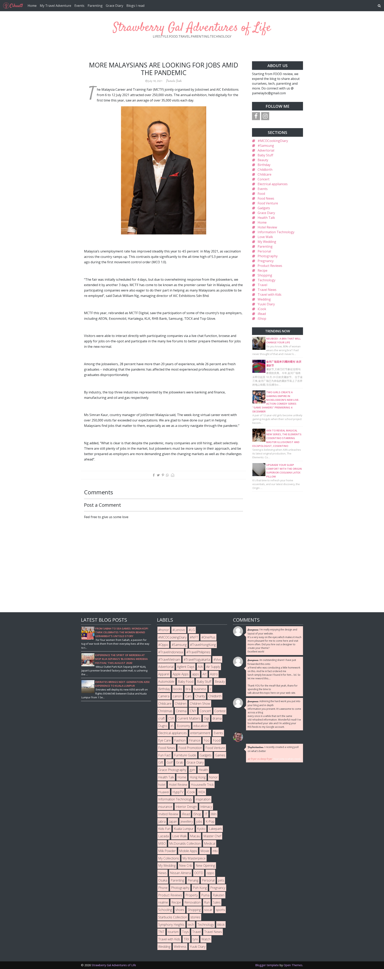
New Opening (205, 865)
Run (207, 902)
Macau (195, 836)
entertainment (200, 733)
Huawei (163, 792)
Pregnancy (266, 261)
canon (177, 696)
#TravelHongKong (203, 644)
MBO (162, 843)
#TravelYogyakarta (197, 659)
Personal (264, 251)
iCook (262, 309)
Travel (262, 285)
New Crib (185, 865)
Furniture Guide (185, 755)
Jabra (162, 821)
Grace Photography (172, 770)
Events (79, 5)
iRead (262, 314)
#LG (192, 630)
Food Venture (268, 203)
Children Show (200, 703)
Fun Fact (164, 755)
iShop (262, 318)
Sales (217, 902)
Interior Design (186, 806)
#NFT (194, 637)
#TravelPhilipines (198, 652)
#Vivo (217, 659)
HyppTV (177, 792)
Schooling (165, 910)
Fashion (180, 740)
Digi (206, 718)
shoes (179, 910)
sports (220, 910)
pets (221, 880)
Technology (266, 280)
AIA (200, 666)
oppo (210, 873)
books (177, 689)
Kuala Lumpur (184, 828)
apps (195, 674)
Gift (160, 762)
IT (206, 814)
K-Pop (210, 821)
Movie (204, 851)
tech (191, 924)
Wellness (180, 946)
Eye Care (164, 740)
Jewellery (186, 821)
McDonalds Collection (185, 843)
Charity (200, 696)
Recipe (262, 270)
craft (161, 718)
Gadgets (264, 208)
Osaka (162, 880)
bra (188, 689)
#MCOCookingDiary (273, 141)
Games (220, 755)
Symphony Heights (171, 924)
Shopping (265, 275)
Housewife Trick (202, 784)
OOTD (198, 873)
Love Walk (265, 237)
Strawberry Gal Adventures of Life (192, 27)
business (200, 689)
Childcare (264, 174)
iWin (214, 814)
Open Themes (293, 965)
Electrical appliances (273, 184)
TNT (161, 932)
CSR (171, 718)
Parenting (95, 5)
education (200, 726)
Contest (220, 711)
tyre (195, 939)
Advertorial (266, 150)
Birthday (264, 165)
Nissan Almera (180, 873)
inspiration (203, 799)
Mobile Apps (188, 851)
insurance (165, 806)
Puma (205, 895)
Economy (183, 726)
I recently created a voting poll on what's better (273, 749)
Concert (263, 179)
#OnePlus (208, 637)
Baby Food (185, 681)
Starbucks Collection (172, 917)
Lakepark (215, 828)
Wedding (264, 299)
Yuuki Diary (266, 304)
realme (163, 902)
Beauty (263, 160)
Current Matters (188, 718)
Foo (206, 740)
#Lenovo (178, 630)
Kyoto (201, 828)
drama (217, 718)
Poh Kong (200, 888)
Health (203, 770)
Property (191, 895)
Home (32, 5)
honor (213, 777)
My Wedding (267, 241)
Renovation (192, 902)
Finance (194, 740)
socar (208, 910)
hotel (161, 784)
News (162, 873)
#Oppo (163, 644)
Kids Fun (164, 828)
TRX (186, 939)
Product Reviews (270, 265)
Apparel (163, 674)
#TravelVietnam (169, 659)
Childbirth (265, 169)
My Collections (168, 858)
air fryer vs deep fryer (260, 759)
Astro (214, 674)
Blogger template (267, 965)
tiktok (221, 924)
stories (195, 917)
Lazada (163, 836)
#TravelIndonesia (170, 652)
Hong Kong (198, 777)
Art (204, 674)
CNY (193, 711)
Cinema (181, 711)
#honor (163, 630)
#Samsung (266, 145)
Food (261, 193)
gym (192, 770)
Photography (268, 256)
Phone (163, 888)
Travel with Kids (269, 294)
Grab (179, 762)
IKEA (201, 792)
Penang (193, 880)
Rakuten (218, 895)
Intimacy (206, 806)
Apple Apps (181, 674)
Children (180, 703)
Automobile (166, 681)
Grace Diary (114, 5)
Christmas (165, 711)
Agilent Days (185, 666)
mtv (215, 851)
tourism (173, 932)
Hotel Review (267, 227)
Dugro (162, 726)
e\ (172, 726)
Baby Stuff (265, 155)
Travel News (267, 289)
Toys (185, 932)
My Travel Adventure (55, 5)
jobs (199, 821)
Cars (188, 696)
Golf (170, 762)
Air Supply (213, 666)
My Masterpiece (194, 858)
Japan (173, 821)
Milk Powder (167, 851)
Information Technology (276, 232)
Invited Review (168, 814)
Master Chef (212, 836)
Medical (209, 843)
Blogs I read (135, 5)
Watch (205, 939)
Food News (266, 198)
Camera (163, 696)
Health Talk (266, 217)
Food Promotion (190, 748)
